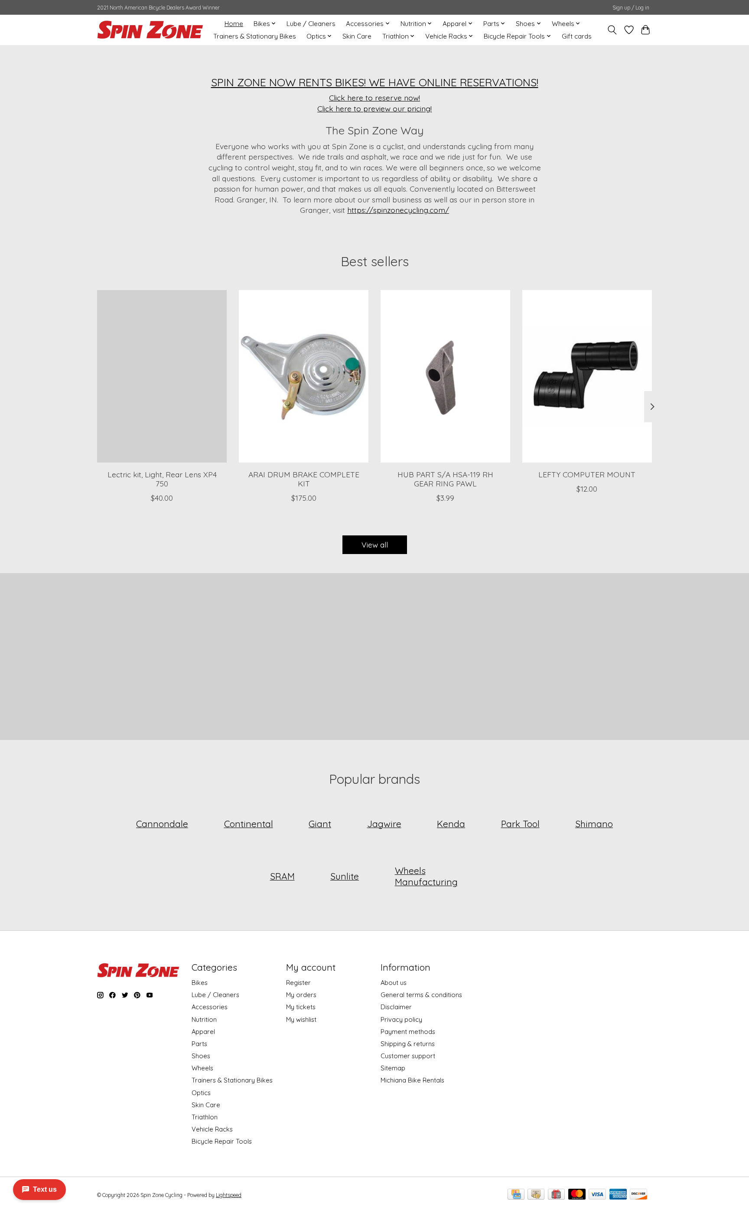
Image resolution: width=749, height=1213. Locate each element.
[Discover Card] (638, 1195)
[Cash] (536, 1195)
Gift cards (577, 36)
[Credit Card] (516, 1195)
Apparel (203, 1031)
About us (394, 982)
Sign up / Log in (630, 7)
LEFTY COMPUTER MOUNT (586, 474)
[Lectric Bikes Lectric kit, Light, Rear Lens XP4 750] (162, 376)
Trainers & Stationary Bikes (254, 36)
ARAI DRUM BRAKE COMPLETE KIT (303, 479)
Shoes (201, 1056)
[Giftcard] (556, 1195)
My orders (301, 995)
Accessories (210, 1007)
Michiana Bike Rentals (412, 1080)
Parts (199, 1044)
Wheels (202, 1068)
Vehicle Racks (212, 1129)
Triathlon (205, 1117)
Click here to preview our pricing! (374, 108)
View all (374, 544)
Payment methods (408, 1031)
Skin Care (356, 36)
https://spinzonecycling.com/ (398, 210)
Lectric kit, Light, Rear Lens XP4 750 (162, 479)
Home (234, 24)
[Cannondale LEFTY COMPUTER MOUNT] (587, 376)
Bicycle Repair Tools (222, 1141)
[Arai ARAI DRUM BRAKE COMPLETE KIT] (303, 376)
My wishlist (301, 1019)
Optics (201, 1093)
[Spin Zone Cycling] (150, 30)
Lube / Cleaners (311, 24)
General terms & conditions (421, 995)
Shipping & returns (408, 1044)
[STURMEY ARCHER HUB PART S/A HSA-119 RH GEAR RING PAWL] (445, 376)
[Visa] (597, 1195)
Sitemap (393, 1068)
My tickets (301, 1007)
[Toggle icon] (612, 30)
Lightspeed (228, 1195)
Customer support (408, 1056)
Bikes (200, 982)
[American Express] (618, 1195)
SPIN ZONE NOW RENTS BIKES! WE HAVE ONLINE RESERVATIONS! (374, 82)
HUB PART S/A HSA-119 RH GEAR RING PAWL (445, 479)
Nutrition (204, 1019)
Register (298, 982)
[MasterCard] (577, 1195)
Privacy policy (401, 1019)
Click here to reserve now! (374, 97)
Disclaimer (396, 1007)
